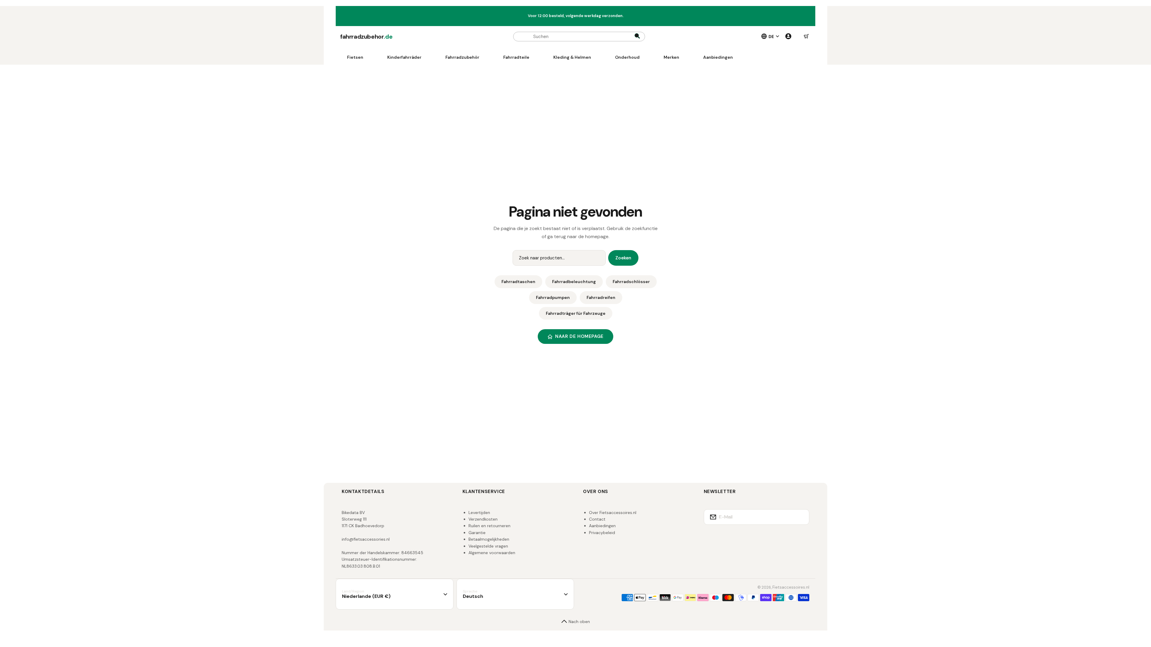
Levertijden (479, 512)
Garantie (477, 532)
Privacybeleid (602, 532)
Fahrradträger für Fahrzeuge (575, 313)
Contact (597, 519)
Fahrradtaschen (518, 281)
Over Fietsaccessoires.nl (612, 512)
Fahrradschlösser (631, 281)
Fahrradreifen (601, 297)
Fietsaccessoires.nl (790, 587)
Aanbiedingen (602, 525)
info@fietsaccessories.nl (366, 539)
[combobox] (579, 36)
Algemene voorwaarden (491, 552)
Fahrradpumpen (553, 297)
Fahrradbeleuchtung (574, 281)
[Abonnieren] (801, 517)
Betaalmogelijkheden (488, 539)
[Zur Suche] (637, 36)
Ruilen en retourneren (489, 525)
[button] (806, 36)
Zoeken (623, 258)
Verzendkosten (483, 519)
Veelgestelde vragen (488, 546)
